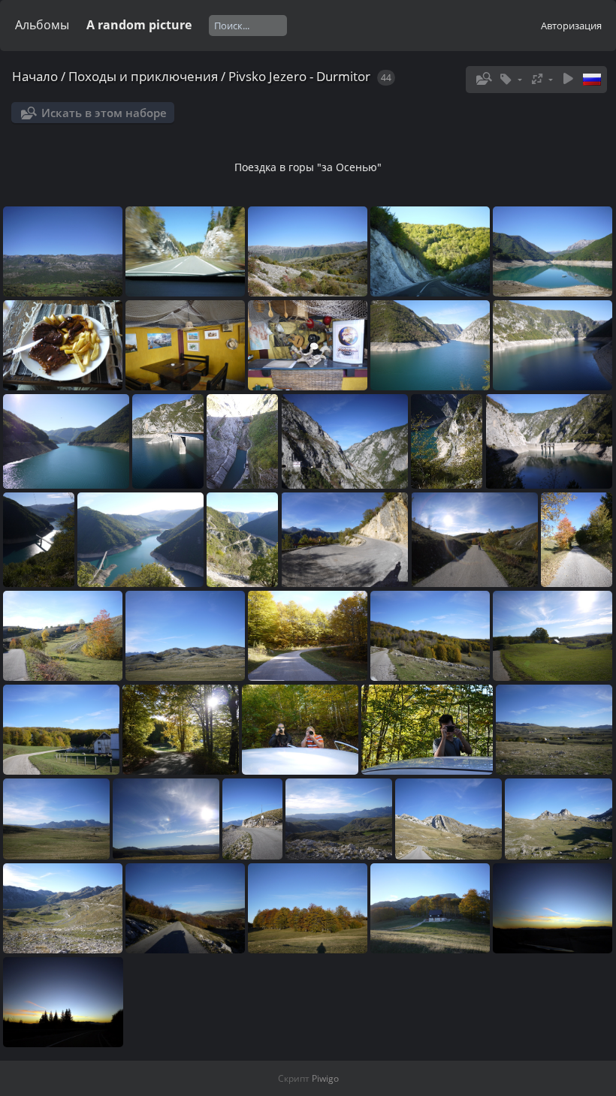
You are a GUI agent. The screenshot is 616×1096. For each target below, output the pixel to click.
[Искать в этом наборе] (482, 79)
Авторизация (571, 25)
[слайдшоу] (568, 79)
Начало (35, 76)
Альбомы (42, 25)
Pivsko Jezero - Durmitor (299, 76)
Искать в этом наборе (104, 112)
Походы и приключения (143, 76)
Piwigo (325, 1078)
